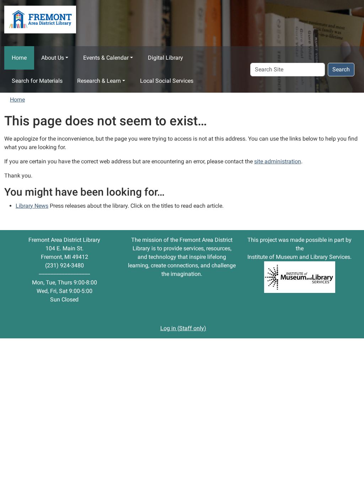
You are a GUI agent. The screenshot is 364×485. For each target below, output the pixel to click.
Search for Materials (37, 80)
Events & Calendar (106, 57)
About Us (52, 57)
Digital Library (165, 57)
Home (19, 57)
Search (341, 69)
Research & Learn (99, 80)
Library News (32, 205)
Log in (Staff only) (183, 328)
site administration (277, 161)
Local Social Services (166, 80)
